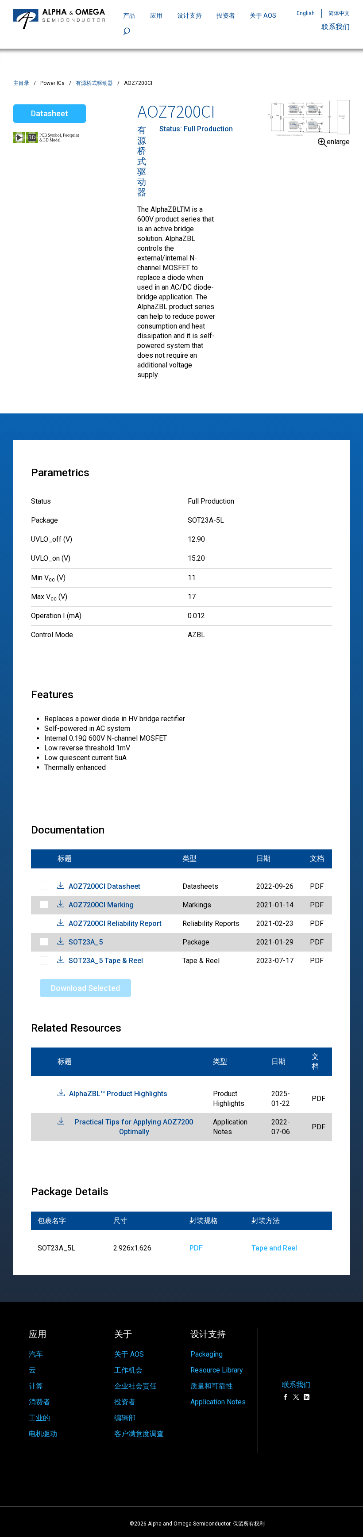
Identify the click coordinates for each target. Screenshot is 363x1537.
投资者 (225, 15)
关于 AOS (129, 1354)
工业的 (39, 1418)
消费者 (39, 1402)
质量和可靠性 (211, 1386)
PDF (196, 1248)
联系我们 (335, 27)
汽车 (36, 1354)
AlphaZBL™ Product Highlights (118, 1094)
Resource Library (216, 1370)
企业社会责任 (135, 1386)
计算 (36, 1386)
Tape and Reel (274, 1248)
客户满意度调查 (139, 1434)
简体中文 (339, 13)
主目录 (21, 83)
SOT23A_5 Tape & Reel (106, 960)
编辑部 (124, 1418)
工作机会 (128, 1370)
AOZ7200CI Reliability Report (115, 923)
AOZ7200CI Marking (101, 905)
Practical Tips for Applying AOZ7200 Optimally (134, 1127)
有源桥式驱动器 (94, 83)
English (306, 13)
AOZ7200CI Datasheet (104, 886)
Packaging (206, 1354)
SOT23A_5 (86, 942)
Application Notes (218, 1402)
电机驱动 (43, 1434)
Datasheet (49, 113)
